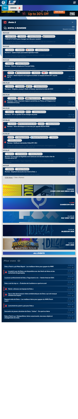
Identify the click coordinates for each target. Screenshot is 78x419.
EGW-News (9, 177)
